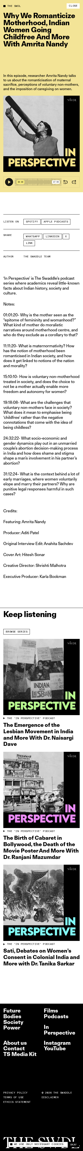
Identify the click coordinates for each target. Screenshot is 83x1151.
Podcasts (56, 1016)
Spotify (32, 222)
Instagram (57, 1043)
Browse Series (16, 632)
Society (13, 1022)
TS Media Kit (20, 1054)
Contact (14, 1048)
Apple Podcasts (56, 222)
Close (73, 6)
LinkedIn (53, 236)
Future (12, 1010)
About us (15, 1043)
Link (29, 243)
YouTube (55, 1048)
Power (11, 1027)
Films (51, 1010)
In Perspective (59, 1030)
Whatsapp (33, 236)
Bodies (12, 1016)
